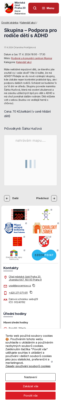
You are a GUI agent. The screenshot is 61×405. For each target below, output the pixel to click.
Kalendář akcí (28, 22)
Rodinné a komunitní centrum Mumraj (31, 58)
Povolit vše (31, 395)
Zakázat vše (30, 386)
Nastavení (30, 377)
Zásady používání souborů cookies (27, 366)
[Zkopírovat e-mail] (33, 286)
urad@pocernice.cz (20, 285)
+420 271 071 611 (18, 292)
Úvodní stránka (9, 22)
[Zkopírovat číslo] (31, 292)
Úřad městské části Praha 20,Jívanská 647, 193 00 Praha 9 (25, 278)
